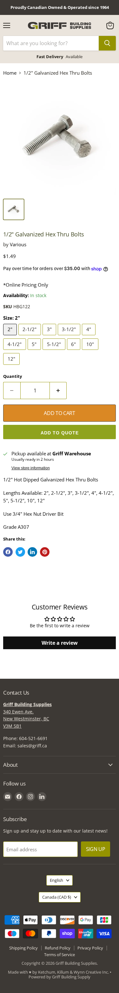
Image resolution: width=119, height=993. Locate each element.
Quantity (12, 376)
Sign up (95, 849)
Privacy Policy (90, 948)
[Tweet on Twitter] (20, 552)
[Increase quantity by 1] (58, 390)
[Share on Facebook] (8, 552)
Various (18, 244)
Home (10, 73)
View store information (30, 468)
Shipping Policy (23, 948)
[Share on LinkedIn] (32, 552)
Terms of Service (59, 954)
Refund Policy (57, 948)
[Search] (107, 43)
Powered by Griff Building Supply (59, 977)
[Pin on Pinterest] (45, 552)
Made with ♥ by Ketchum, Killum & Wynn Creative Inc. (58, 972)
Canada (56, 897)
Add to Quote (60, 432)
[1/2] (13, 209)
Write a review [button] (60, 642)
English (56, 880)
